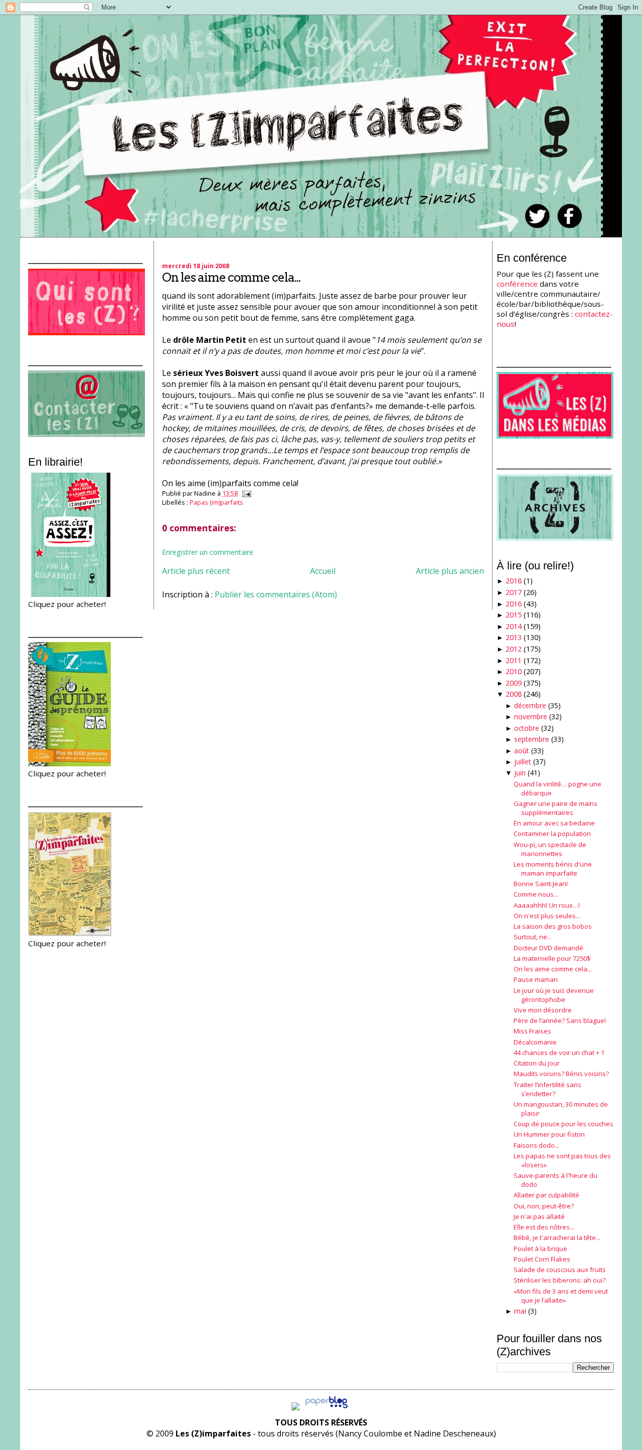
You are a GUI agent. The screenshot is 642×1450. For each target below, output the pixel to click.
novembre (530, 716)
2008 (514, 694)
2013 (514, 637)
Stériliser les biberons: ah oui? (559, 1280)
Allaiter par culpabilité (546, 1194)
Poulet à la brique (540, 1248)
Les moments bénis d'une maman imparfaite (553, 869)
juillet (522, 761)
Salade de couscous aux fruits (560, 1269)
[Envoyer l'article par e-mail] (245, 493)
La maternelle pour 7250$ (552, 958)
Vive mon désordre (543, 1009)
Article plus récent (196, 570)
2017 (514, 592)
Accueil (323, 570)
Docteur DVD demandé (548, 947)
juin (520, 772)
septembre (531, 739)
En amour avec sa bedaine (554, 822)
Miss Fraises (532, 1030)
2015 (514, 614)
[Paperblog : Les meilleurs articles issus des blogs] (326, 1407)
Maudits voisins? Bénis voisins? (561, 1073)
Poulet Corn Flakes (542, 1259)
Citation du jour (537, 1063)
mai (520, 1311)
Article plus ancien (450, 570)
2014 (514, 626)
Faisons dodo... (536, 1145)
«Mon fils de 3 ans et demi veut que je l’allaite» (561, 1296)
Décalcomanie (535, 1042)
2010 (514, 671)
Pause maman (536, 979)
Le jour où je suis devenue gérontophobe (554, 995)
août (521, 750)
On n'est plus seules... (547, 915)
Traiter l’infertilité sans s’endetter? (547, 1089)
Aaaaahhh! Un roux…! (547, 905)
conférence (517, 284)
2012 (514, 649)
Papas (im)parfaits (216, 502)
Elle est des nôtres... (544, 1226)
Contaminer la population (552, 833)
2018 (514, 580)
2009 (514, 683)
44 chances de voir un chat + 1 (559, 1052)
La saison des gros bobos (553, 926)
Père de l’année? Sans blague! (560, 1020)
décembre (530, 705)
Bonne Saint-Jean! (541, 883)
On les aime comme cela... (231, 277)
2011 (514, 660)
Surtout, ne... (533, 936)
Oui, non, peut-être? (544, 1205)
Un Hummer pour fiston (549, 1134)
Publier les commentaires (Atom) (276, 594)
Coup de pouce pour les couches (563, 1123)
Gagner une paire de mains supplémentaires (555, 808)
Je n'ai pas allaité (539, 1216)
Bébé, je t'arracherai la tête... (557, 1237)
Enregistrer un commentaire (207, 552)
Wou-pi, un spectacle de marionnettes (550, 849)
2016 (514, 603)
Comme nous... (536, 894)
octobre (526, 728)
